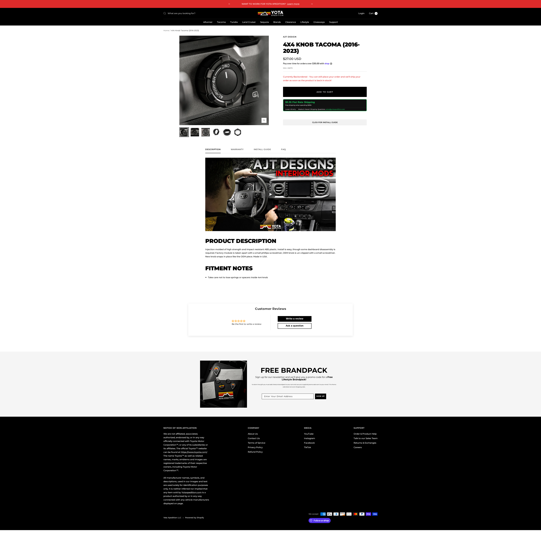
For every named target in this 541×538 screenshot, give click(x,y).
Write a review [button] (294, 319)
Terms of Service (256, 442)
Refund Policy (255, 451)
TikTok (307, 447)
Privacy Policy (255, 447)
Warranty (237, 149)
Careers (358, 447)
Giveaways (319, 22)
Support (333, 22)
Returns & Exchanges (365, 442)
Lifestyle (304, 22)
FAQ (283, 149)
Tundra (234, 22)
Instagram (309, 438)
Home (166, 30)
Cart (373, 13)
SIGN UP (320, 396)
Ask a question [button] (294, 326)
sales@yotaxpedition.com (335, 109)
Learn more (293, 4)
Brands (277, 22)
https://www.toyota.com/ (194, 452)
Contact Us (254, 438)
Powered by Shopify (194, 517)
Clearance (290, 22)
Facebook (309, 442)
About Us (253, 433)
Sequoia (264, 22)
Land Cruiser (249, 22)
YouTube (308, 433)
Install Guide (262, 149)
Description (213, 149)
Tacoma (221, 22)
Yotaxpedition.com (191, 492)
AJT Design (289, 37)
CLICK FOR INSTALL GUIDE (325, 122)
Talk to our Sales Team (366, 438)
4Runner (207, 22)
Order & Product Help (365, 433)
